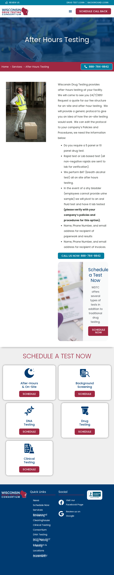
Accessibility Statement (40, 556)
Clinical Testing (41, 525)
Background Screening (40, 515)
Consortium (40, 529)
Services (38, 510)
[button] (70, 11)
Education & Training (40, 545)
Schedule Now (98, 331)
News (36, 500)
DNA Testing (40, 534)
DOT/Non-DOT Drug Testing (41, 540)
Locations (38, 550)
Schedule (29, 394)
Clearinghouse (41, 520)
